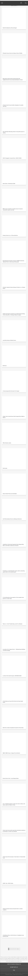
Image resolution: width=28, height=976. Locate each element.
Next (18, 949)
